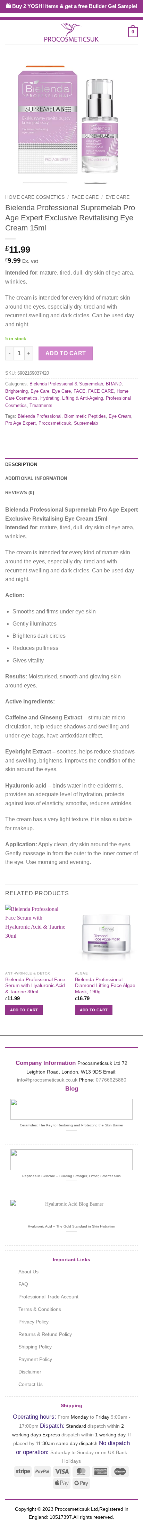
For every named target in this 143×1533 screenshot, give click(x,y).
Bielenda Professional (39, 416)
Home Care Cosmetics (35, 197)
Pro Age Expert (20, 423)
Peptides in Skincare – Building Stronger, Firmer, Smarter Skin (71, 1176)
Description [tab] (21, 464)
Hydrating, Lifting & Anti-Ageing (71, 398)
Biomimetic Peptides (85, 416)
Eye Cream (120, 416)
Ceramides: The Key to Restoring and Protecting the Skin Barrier (71, 1125)
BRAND (113, 383)
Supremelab (86, 423)
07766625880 (111, 1080)
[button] (9, 32)
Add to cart (65, 353)
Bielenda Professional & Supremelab (66, 383)
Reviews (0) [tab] (19, 492)
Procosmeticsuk (55, 423)
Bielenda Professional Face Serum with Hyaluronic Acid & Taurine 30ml (35, 985)
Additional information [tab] (36, 478)
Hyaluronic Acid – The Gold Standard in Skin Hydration (71, 1226)
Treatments (41, 405)
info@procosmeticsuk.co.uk (47, 1080)
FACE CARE (85, 197)
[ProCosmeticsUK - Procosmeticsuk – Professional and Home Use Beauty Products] (71, 32)
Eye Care (117, 197)
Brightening (16, 391)
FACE (79, 391)
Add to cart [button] (24, 1010)
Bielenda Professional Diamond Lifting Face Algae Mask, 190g (105, 985)
